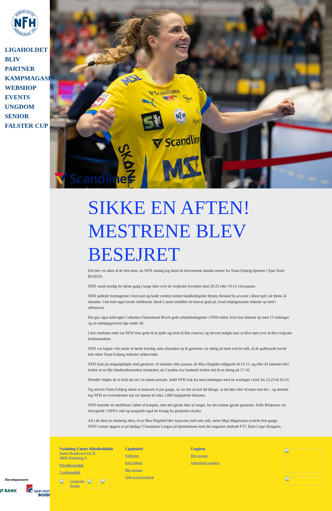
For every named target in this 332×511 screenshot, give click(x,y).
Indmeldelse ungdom (205, 463)
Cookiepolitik (70, 472)
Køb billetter (134, 463)
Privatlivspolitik (72, 465)
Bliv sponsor (133, 470)
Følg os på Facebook (139, 477)
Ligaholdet (77, 481)
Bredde (75, 486)
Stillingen (132, 456)
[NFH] (25, 22)
